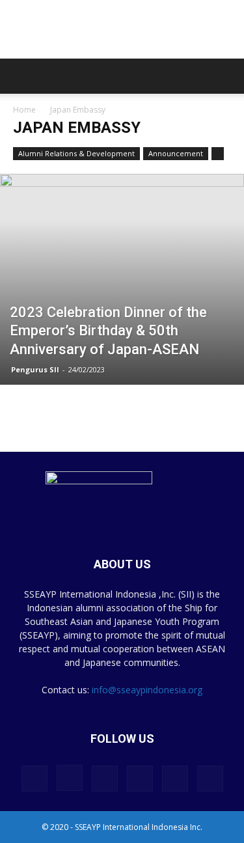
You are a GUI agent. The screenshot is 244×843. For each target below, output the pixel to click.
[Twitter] (175, 779)
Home (24, 109)
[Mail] (140, 779)
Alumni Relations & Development (76, 153)
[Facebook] (34, 779)
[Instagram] (70, 778)
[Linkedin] (105, 779)
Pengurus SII (35, 369)
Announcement (175, 153)
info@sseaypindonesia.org (147, 690)
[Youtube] (210, 779)
